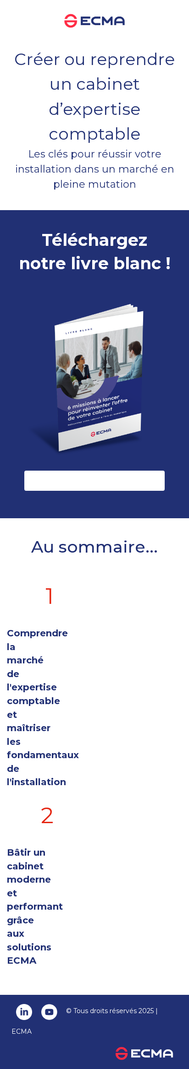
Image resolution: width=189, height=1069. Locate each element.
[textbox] (94, 553)
